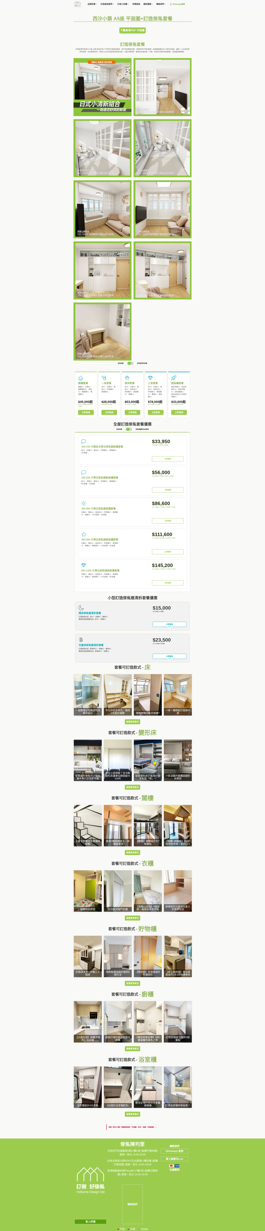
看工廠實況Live (174, 1158)
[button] (92, 4)
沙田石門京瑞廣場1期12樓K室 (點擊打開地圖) (132, 1150)
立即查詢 (86, 412)
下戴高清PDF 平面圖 (132, 30)
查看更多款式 (132, 722)
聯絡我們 (132, 1204)
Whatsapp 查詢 (174, 1151)
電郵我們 (174, 1146)
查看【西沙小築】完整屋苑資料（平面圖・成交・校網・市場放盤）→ (133, 1127)
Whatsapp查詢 (179, 4)
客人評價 (90, 1221)
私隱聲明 (174, 1169)
